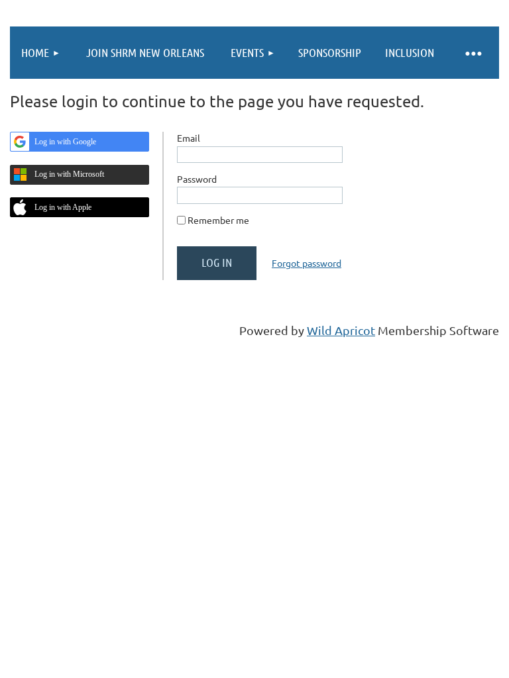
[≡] (472, 52)
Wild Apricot (341, 330)
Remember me (218, 220)
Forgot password (306, 263)
